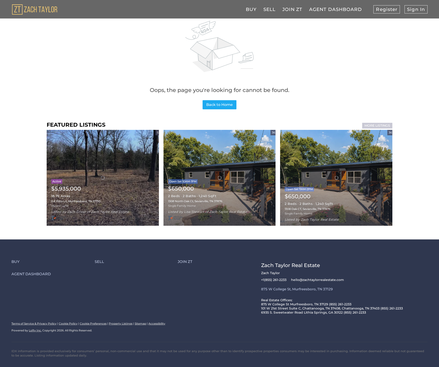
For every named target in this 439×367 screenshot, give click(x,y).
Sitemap (140, 323)
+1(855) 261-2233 (273, 280)
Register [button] (386, 9)
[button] (53, 262)
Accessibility (156, 323)
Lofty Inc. (35, 330)
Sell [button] (269, 9)
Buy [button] (251, 9)
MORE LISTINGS (377, 125)
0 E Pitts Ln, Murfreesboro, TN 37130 (75, 201)
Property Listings (120, 323)
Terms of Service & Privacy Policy (33, 323)
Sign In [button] (416, 9)
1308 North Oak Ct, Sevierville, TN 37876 (195, 201)
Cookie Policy (68, 323)
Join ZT (292, 9)
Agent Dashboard (335, 9)
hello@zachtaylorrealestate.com (317, 280)
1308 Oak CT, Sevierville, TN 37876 (307, 209)
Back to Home (219, 104)
